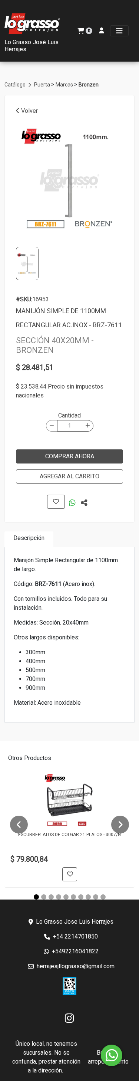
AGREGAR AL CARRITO (69, 476)
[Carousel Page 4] (58, 897)
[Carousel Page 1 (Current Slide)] (36, 897)
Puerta (42, 85)
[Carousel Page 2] (43, 897)
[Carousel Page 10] (103, 897)
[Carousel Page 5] (66, 897)
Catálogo (15, 85)
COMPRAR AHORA (69, 456)
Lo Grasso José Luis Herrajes (31, 46)
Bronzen (89, 85)
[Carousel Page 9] (95, 897)
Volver (29, 110)
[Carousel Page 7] (80, 897)
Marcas (65, 85)
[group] (69, 178)
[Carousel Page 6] (73, 897)
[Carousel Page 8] (88, 897)
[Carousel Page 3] (51, 897)
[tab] (28, 539)
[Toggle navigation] (119, 30)
